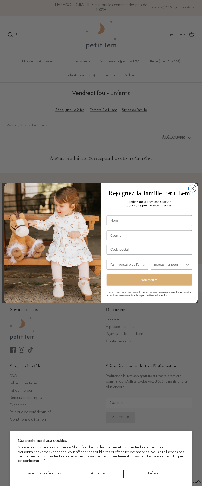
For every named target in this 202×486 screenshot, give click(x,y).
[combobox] (169, 264)
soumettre (149, 280)
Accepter (98, 473)
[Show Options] (187, 264)
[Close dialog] (192, 188)
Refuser (154, 473)
